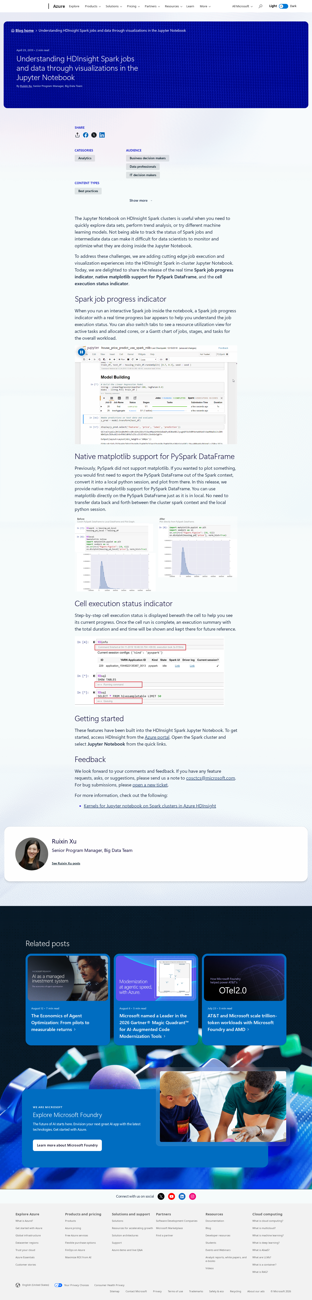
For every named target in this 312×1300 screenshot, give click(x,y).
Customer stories (26, 1264)
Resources (172, 6)
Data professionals (143, 166)
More (203, 6)
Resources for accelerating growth (132, 1228)
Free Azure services (76, 1235)
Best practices (88, 191)
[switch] (283, 6)
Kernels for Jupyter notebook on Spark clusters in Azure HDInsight (150, 806)
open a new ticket (150, 785)
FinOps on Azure (75, 1250)
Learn (190, 6)
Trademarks (196, 1291)
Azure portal (157, 737)
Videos (210, 1268)
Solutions (112, 6)
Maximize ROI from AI (78, 1257)
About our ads (255, 1291)
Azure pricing (73, 1228)
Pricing (131, 6)
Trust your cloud (25, 1250)
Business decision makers (148, 158)
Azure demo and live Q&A (127, 1250)
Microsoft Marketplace (169, 1228)
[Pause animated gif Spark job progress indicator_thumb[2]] (81, 352)
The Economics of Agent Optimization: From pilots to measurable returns (60, 1022)
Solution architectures (125, 1235)
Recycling (235, 1291)
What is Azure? (24, 1220)
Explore (74, 6)
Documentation (215, 1220)
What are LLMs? (261, 1257)
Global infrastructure (28, 1235)
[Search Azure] (260, 6)
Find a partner (164, 1235)
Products (91, 6)
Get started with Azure (29, 1228)
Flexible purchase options (80, 1242)
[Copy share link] (77, 135)
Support (117, 1242)
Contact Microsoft (136, 1291)
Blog (208, 1228)
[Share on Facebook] (85, 135)
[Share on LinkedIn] (102, 135)
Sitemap (114, 1291)
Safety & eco (216, 1291)
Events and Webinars (218, 1250)
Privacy (157, 1291)
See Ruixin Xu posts (66, 863)
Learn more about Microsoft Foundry (67, 1145)
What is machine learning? (268, 1235)
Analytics (84, 158)
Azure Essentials (25, 1257)
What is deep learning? (266, 1242)
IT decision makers (143, 175)
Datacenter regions (27, 1242)
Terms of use (175, 1291)
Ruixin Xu (26, 86)
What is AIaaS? (261, 1250)
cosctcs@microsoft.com (210, 778)
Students (211, 1242)
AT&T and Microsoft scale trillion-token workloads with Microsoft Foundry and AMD (242, 1022)
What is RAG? (260, 1272)
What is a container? (264, 1264)
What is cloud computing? (267, 1220)
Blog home (25, 30)
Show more (139, 200)
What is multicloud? (264, 1228)
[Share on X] (94, 135)
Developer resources (218, 1235)
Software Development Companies (176, 1220)
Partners (150, 6)
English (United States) (35, 1285)
